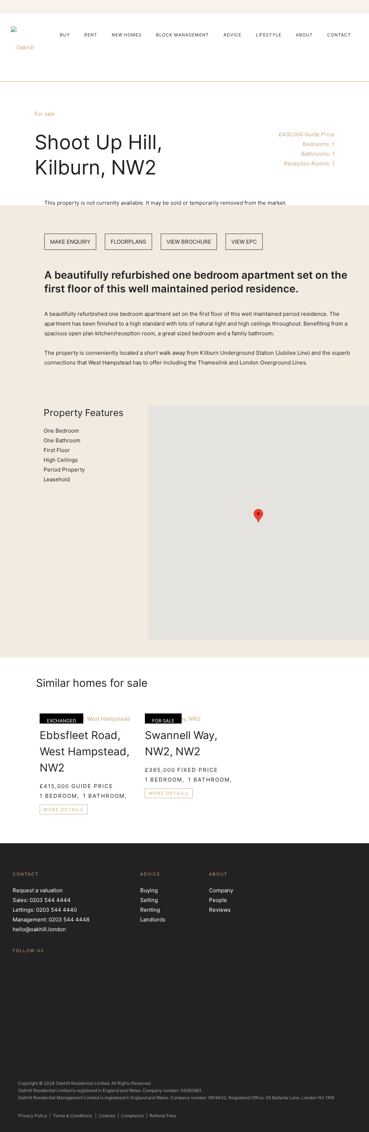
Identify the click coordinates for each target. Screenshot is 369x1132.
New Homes (127, 34)
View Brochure (188, 241)
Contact (339, 34)
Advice (232, 34)
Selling (149, 900)
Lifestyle (268, 34)
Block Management (182, 34)
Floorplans (128, 241)
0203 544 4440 (56, 909)
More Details (64, 809)
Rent (90, 34)
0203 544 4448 (69, 919)
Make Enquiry (70, 241)
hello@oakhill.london (39, 929)
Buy (65, 34)
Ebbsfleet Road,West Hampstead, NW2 (84, 751)
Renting (150, 909)
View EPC (244, 241)
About (304, 34)
